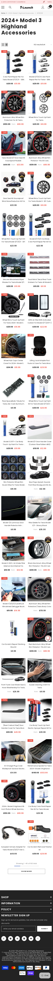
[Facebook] (3, 938)
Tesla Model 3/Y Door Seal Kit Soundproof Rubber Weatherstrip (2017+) (13, 159)
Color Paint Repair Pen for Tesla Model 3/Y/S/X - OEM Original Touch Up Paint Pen (13, 78)
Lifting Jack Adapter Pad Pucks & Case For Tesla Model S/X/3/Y (40, 362)
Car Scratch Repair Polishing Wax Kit (13, 645)
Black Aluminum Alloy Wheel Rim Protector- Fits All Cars (39, 564)
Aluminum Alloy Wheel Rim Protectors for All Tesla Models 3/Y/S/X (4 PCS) (13, 119)
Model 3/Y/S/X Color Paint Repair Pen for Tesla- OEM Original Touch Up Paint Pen (40, 78)
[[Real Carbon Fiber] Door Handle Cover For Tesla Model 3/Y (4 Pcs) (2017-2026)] (13, 711)
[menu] (2, 7)
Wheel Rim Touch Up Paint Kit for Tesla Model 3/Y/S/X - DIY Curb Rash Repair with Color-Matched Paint (13, 240)
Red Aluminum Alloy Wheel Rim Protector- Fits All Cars (40, 645)
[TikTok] (24, 938)
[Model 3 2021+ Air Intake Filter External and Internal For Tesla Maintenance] (13, 549)
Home (3, 13)
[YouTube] (31, 938)
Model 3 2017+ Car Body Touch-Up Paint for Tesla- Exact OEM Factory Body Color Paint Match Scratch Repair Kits (13, 443)
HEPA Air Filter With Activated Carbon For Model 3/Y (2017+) (40, 321)
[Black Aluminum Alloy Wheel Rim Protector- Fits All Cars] (40, 549)
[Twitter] (37, 938)
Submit (44, 929)
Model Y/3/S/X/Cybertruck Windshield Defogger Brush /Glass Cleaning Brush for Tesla (13, 605)
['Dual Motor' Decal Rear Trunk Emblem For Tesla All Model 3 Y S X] (40, 265)
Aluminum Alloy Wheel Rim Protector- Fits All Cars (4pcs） (40, 159)
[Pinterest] (17, 938)
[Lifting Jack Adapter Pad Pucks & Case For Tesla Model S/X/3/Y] (40, 346)
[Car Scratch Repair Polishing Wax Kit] (13, 630)
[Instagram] (10, 938)
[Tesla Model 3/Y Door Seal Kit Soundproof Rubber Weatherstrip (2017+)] (13, 143)
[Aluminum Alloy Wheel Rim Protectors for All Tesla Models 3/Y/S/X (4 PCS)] (13, 103)
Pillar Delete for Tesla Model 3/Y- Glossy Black (40, 524)
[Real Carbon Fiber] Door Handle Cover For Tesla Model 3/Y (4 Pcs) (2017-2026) (13, 727)
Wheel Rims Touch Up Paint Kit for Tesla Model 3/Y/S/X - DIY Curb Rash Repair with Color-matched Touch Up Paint (39, 402)
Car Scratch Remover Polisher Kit (40, 848)
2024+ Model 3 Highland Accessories (21, 13)
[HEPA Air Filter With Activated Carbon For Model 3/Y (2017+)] (40, 305)
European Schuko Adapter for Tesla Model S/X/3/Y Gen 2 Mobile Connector (13, 848)
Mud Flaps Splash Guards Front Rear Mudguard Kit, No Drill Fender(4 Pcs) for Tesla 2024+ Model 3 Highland (39, 483)
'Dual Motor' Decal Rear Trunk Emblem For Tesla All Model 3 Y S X (39, 281)
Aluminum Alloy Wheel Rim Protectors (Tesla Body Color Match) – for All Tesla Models (39, 605)
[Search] (10, 7)
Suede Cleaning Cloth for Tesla (39, 686)
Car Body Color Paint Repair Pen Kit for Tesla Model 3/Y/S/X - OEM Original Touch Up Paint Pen (40, 808)
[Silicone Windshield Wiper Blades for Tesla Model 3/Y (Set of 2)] (13, 265)
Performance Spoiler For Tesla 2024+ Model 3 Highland (40, 767)
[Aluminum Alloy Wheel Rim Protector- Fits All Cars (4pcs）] (40, 143)
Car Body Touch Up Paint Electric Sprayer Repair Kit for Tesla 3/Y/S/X (39, 727)
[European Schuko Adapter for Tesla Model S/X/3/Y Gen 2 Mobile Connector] (13, 832)
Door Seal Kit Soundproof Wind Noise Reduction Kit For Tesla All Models (13, 200)
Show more (26, 871)
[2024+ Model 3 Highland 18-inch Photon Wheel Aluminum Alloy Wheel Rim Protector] (13, 792)
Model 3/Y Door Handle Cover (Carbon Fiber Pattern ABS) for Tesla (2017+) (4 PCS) (39, 443)
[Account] (42, 7)
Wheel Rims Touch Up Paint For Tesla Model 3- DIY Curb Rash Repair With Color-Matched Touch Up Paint (40, 200)
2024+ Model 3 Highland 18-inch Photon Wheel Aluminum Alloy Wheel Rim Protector (13, 808)
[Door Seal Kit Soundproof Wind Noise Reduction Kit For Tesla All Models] (13, 184)
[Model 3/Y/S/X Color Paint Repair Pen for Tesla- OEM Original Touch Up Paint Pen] (40, 62)
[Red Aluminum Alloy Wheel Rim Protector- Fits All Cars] (40, 630)
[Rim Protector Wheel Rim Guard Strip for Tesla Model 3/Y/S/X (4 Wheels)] (13, 468)
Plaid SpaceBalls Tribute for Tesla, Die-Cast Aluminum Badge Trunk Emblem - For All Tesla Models (13, 402)
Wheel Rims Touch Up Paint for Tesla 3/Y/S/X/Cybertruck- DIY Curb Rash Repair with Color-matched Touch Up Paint (40, 119)
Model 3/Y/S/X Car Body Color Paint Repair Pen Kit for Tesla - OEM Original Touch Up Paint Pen (39, 240)
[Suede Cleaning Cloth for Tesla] (40, 670)
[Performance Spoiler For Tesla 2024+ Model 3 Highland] (40, 751)
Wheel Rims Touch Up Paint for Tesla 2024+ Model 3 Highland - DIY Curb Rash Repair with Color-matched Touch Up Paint (13, 321)
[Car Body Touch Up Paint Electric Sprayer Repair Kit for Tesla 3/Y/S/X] (40, 711)
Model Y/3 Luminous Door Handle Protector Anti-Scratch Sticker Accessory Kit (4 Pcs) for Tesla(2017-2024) (13, 524)
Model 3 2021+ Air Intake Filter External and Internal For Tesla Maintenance (13, 564)
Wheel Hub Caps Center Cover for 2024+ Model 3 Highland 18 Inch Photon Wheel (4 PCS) (13, 362)
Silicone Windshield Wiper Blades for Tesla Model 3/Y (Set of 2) (13, 281)
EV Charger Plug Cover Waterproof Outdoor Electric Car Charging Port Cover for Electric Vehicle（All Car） (13, 767)
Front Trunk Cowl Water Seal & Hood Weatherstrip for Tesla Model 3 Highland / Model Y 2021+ (13, 686)
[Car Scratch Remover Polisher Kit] (40, 832)
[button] (3, 44)
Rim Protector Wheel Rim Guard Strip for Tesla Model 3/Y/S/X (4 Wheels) (13, 483)
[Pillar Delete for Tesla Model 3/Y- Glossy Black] (40, 508)
